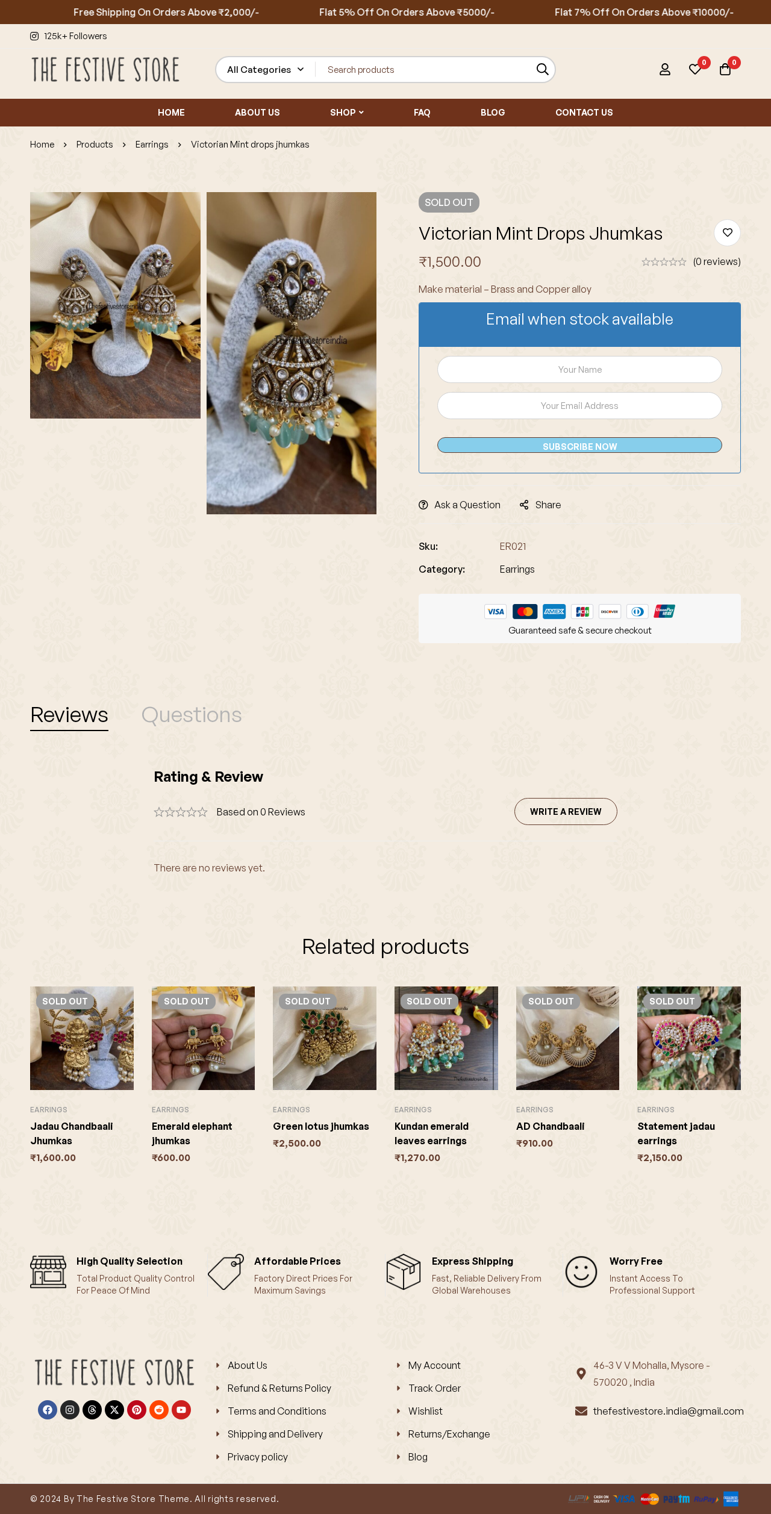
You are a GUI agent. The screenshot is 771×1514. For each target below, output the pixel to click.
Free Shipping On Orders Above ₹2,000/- (133, 12)
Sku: (428, 546)
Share (548, 505)
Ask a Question (467, 505)
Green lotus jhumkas (321, 1126)
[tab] (69, 714)
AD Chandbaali (550, 1126)
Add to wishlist (727, 232)
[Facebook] (47, 1409)
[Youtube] (181, 1409)
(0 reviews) (717, 261)
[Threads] (92, 1409)
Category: (442, 569)
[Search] (542, 69)
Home (42, 144)
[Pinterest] (136, 1409)
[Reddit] (159, 1409)
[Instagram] (70, 1409)
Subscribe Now (580, 446)
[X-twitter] (114, 1409)
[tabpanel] (385, 821)
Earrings (152, 144)
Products (94, 144)
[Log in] (665, 69)
